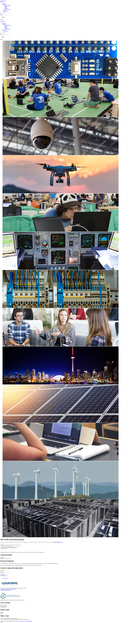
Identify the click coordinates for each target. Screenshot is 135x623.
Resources (6, 11)
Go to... (1, 1)
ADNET (6, 8)
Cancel (4, 574)
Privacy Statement (29, 621)
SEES (6, 7)
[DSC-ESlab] (2, 0)
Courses (1, 612)
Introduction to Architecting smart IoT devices (8, 589)
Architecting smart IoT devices (5, 590)
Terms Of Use (23, 621)
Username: (2, 570)
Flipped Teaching (7, 9)
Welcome (4, 3)
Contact (4, 12)
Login (1, 574)
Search (1, 19)
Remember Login (4, 575)
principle (58, 542)
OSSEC (6, 6)
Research (4, 10)
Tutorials (4, 4)
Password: (2, 572)
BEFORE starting (8, 5)
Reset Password (5, 578)
